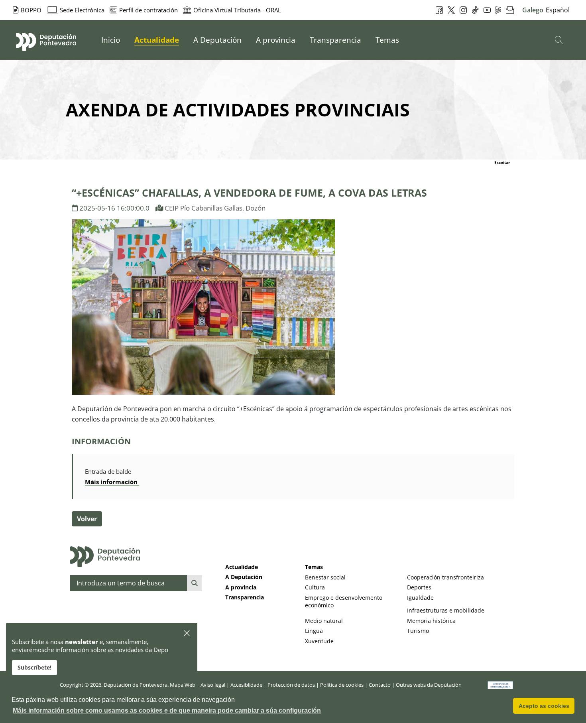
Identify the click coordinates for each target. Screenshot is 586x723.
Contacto (380, 684)
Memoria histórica (431, 620)
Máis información (112, 482)
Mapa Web (182, 684)
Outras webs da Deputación (429, 684)
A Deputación (243, 577)
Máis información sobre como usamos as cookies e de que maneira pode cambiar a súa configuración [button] (167, 710)
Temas (314, 567)
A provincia (240, 587)
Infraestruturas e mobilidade (445, 610)
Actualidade (241, 567)
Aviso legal (213, 684)
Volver (87, 518)
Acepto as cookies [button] (544, 706)
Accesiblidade (246, 684)
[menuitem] (110, 39)
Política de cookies (342, 684)
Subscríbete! (34, 667)
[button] (187, 633)
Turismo (418, 630)
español (558, 10)
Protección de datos (291, 684)
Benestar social (325, 577)
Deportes (419, 587)
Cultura (315, 587)
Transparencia (244, 597)
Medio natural (324, 620)
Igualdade (420, 597)
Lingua (314, 630)
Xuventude (319, 641)
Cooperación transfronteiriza (445, 577)
